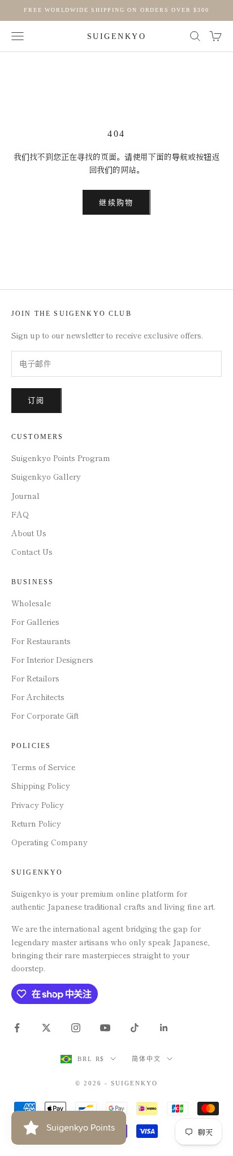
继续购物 (116, 202)
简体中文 (146, 1058)
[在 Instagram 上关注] (75, 1027)
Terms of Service (43, 766)
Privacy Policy (37, 804)
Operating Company (49, 842)
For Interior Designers (52, 659)
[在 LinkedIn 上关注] (164, 1027)
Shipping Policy (40, 785)
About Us (28, 532)
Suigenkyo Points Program (60, 457)
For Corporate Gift (45, 715)
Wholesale (31, 603)
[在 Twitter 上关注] (46, 1027)
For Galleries (35, 621)
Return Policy (36, 823)
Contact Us (32, 551)
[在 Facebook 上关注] (17, 1027)
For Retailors (35, 678)
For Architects (37, 696)
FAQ (20, 514)
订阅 (36, 400)
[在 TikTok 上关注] (134, 1027)
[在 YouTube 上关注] (105, 1027)
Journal (25, 495)
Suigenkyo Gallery (46, 476)
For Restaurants (41, 640)
